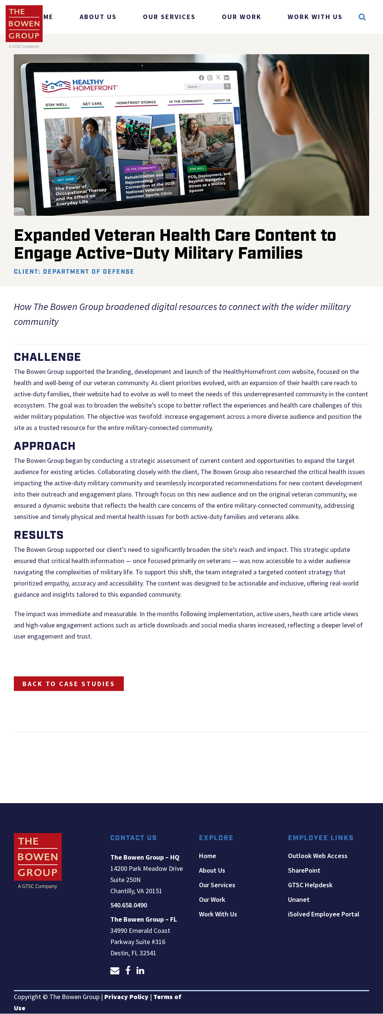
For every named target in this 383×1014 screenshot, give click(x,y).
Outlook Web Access (317, 856)
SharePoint (304, 870)
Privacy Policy (126, 996)
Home (207, 856)
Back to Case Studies (68, 683)
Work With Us (218, 914)
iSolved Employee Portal (323, 914)
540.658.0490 (128, 905)
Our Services (217, 885)
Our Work (212, 899)
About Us (212, 870)
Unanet (299, 899)
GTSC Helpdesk (310, 885)
